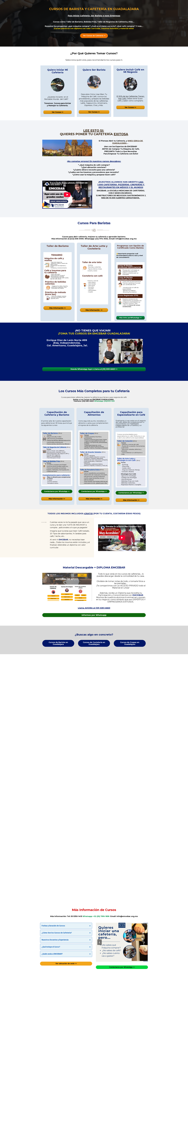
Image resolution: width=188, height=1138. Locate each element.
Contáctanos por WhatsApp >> (57, 491)
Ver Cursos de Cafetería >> (94, 36)
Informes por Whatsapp (94, 615)
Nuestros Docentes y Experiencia (55, 940)
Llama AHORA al (94, 608)
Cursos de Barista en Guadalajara (58, 643)
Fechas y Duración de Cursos (53, 926)
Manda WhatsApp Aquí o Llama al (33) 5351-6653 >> (94, 369)
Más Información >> (57, 308)
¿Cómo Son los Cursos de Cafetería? (57, 933)
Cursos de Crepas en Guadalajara (129, 643)
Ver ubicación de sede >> (66, 963)
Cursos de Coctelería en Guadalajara (94, 643)
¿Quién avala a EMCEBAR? (52, 954)
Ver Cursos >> (57, 112)
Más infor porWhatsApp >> (130, 318)
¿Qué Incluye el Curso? (51, 947)
